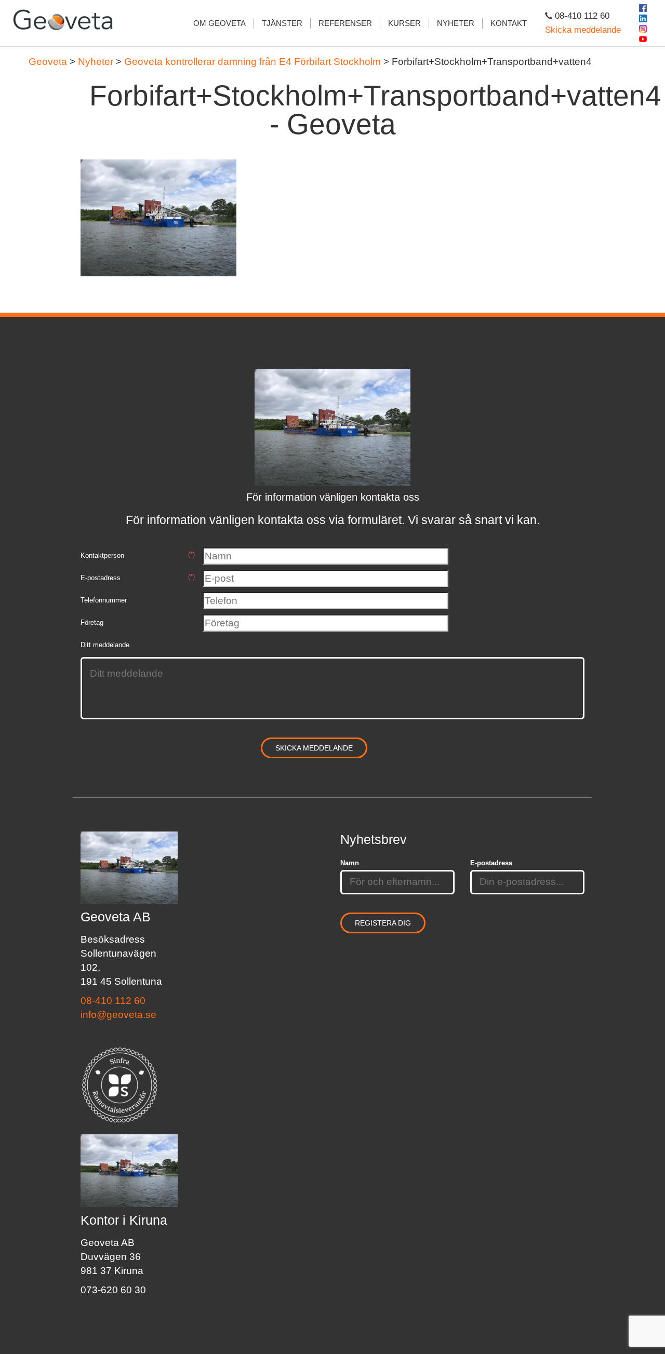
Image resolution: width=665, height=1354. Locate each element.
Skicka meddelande (583, 30)
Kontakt (508, 23)
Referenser (345, 23)
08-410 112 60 (113, 1000)
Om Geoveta (219, 23)
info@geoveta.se (118, 1014)
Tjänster (282, 23)
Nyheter (455, 23)
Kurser (404, 23)
